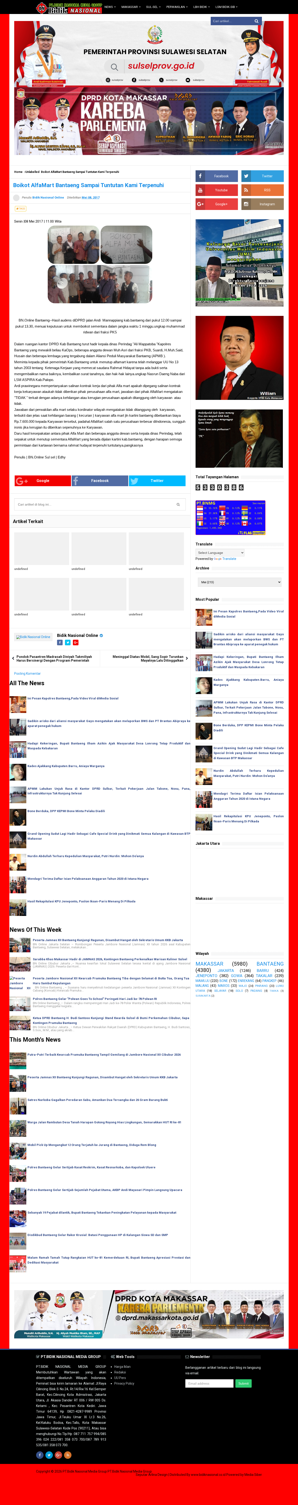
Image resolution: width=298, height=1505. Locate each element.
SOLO (239, 990)
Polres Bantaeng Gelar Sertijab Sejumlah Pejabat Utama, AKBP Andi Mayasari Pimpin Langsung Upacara (104, 1190)
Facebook (100, 480)
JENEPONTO (206, 975)
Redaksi (120, 1372)
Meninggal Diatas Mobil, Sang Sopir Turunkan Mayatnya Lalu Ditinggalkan (148, 658)
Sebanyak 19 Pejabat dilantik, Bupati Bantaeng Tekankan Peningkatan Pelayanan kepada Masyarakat (101, 1212)
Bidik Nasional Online (77, 635)
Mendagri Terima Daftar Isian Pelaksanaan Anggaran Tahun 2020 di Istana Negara (88, 878)
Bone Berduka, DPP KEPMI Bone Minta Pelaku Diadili (66, 811)
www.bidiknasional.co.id (208, 1475)
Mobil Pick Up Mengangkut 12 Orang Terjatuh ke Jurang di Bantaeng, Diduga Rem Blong (91, 1145)
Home (18, 172)
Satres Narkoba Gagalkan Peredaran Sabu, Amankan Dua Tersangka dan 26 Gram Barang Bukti (97, 1100)
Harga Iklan (122, 1367)
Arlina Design (158, 1475)
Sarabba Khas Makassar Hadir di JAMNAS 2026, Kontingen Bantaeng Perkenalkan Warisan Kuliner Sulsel (110, 959)
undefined (21, 569)
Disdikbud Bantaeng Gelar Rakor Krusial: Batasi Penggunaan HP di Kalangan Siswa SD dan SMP (97, 1235)
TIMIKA (274, 990)
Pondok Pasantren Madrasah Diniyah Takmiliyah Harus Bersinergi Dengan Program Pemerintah (54, 658)
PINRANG (261, 986)
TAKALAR (264, 975)
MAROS (224, 986)
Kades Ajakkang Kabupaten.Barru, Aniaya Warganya (66, 766)
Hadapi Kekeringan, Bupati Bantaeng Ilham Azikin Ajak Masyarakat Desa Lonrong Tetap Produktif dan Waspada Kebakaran (248, 662)
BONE (224, 981)
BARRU (263, 970)
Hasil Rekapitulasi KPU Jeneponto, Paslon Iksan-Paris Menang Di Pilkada (81, 901)
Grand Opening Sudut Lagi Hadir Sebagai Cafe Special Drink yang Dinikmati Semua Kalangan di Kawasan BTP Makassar (248, 753)
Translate (229, 559)
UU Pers (120, 1378)
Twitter (157, 480)
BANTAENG (270, 964)
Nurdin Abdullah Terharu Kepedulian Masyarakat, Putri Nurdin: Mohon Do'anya (85, 856)
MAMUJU (203, 981)
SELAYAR (220, 990)
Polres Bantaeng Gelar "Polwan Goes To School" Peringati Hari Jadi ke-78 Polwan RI (95, 999)
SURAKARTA (203, 995)
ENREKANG (246, 981)
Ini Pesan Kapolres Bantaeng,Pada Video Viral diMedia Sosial (73, 698)
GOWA (236, 975)
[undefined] (41, 548)
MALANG (202, 986)
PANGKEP (269, 981)
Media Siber (253, 1475)
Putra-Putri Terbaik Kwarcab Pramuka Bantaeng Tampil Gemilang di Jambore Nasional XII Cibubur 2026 (104, 1054)
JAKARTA (225, 970)
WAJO (243, 986)
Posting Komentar (27, 673)
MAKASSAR (209, 964)
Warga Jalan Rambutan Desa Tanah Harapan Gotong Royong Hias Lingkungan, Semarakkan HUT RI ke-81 (104, 1122)
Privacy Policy (124, 1383)
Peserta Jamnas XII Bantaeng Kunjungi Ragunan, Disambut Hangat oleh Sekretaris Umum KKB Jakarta (108, 940)
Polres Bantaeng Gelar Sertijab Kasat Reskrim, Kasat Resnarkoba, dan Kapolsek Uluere (91, 1167)
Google (43, 480)
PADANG (256, 990)
